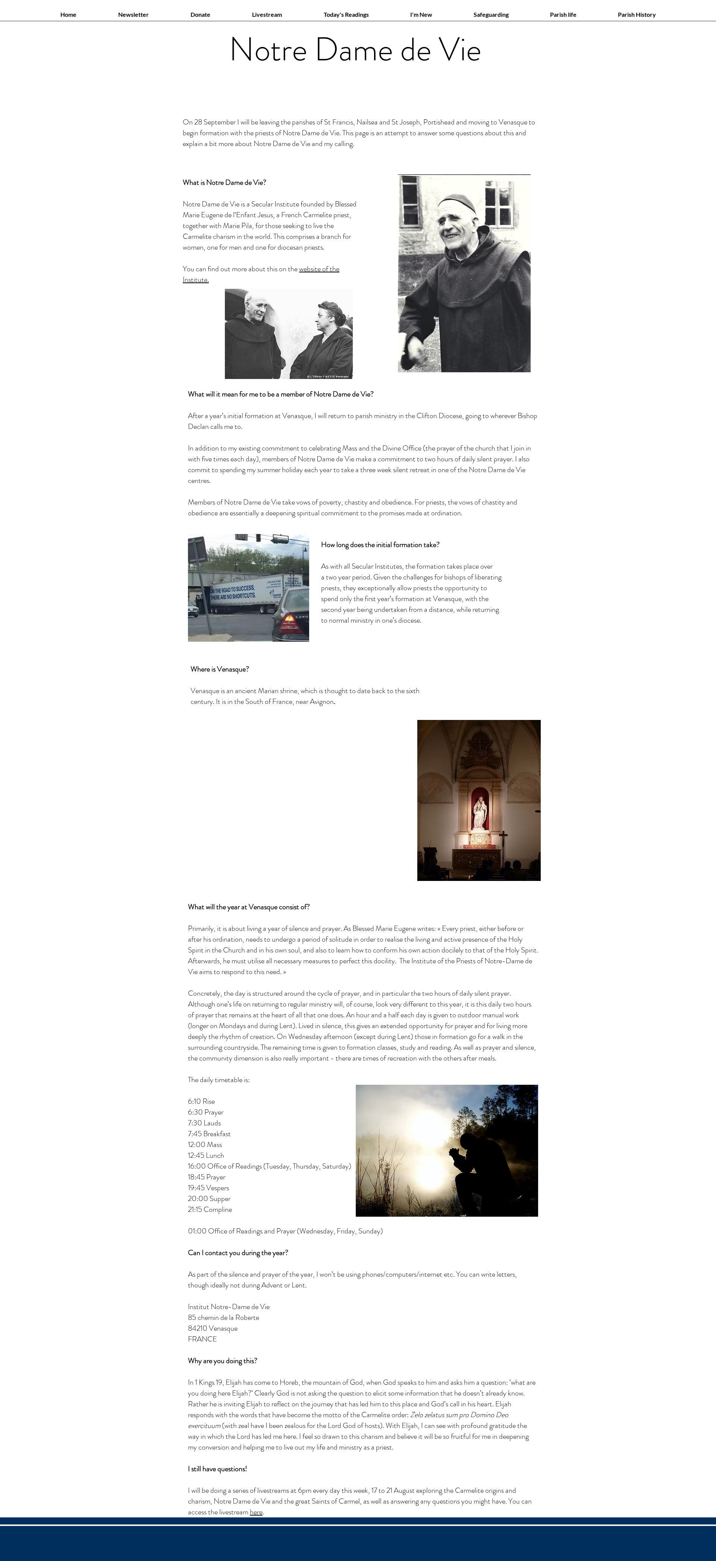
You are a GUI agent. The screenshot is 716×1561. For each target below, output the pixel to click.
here (256, 1512)
